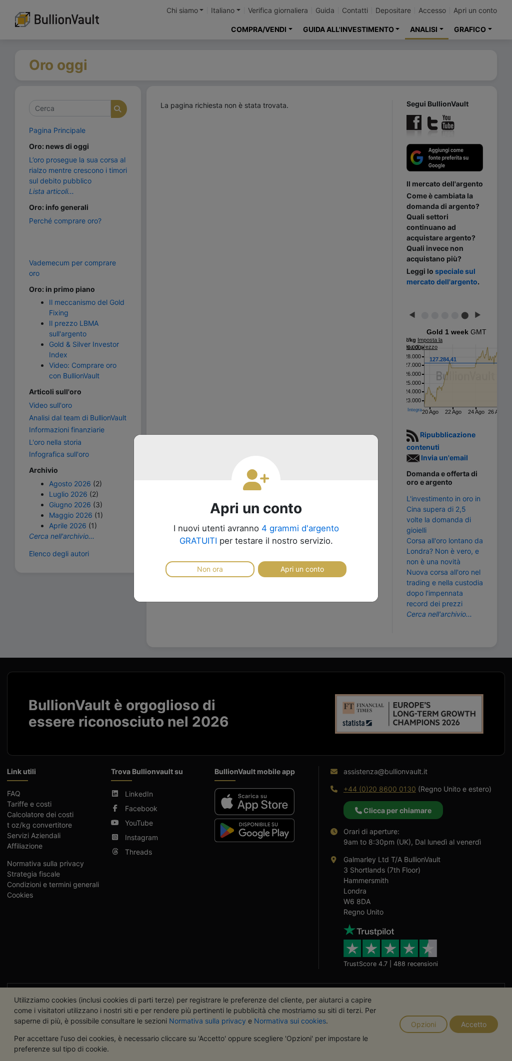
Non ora (210, 569)
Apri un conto (302, 569)
